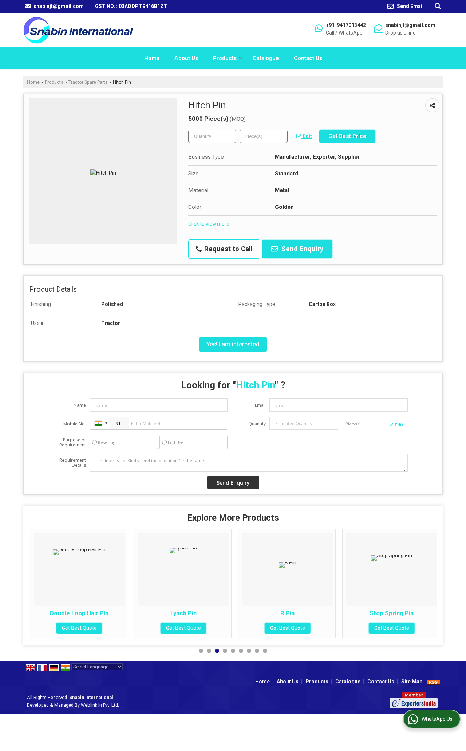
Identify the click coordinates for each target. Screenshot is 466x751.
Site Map (411, 681)
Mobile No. (74, 424)
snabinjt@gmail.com (58, 6)
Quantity (257, 424)
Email (260, 405)
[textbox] (264, 136)
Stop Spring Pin (331, 613)
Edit (306, 136)
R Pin (227, 613)
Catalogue (266, 58)
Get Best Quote (123, 628)
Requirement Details (72, 463)
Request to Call (227, 249)
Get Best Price (347, 136)
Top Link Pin (436, 613)
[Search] (436, 6)
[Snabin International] (78, 30)
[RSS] (433, 681)
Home (151, 58)
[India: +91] (100, 423)
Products (225, 58)
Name (80, 405)
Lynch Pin (123, 613)
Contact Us (308, 58)
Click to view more (208, 224)
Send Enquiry (301, 249)
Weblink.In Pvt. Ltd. (100, 705)
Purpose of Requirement (72, 442)
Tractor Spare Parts (88, 82)
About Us (186, 58)
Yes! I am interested (233, 344)
